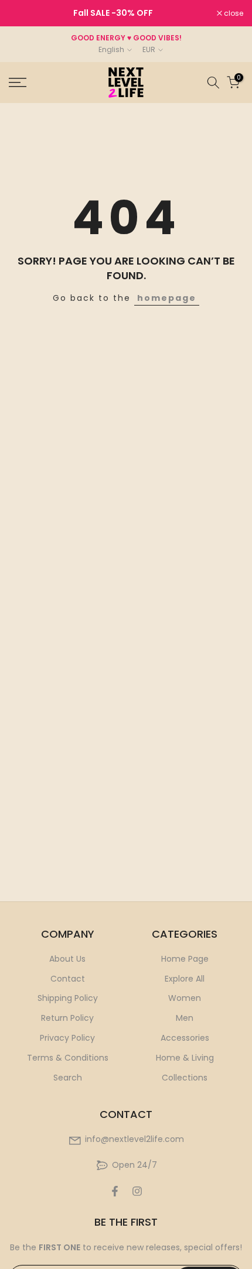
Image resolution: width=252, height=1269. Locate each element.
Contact (67, 979)
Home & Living (185, 1058)
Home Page (185, 959)
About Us (67, 959)
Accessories (185, 1038)
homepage (166, 298)
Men (184, 1018)
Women (184, 998)
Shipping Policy (68, 998)
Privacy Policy (67, 1038)
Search (67, 1077)
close (232, 13)
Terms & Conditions (67, 1058)
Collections (184, 1077)
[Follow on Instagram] (137, 1191)
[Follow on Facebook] (115, 1191)
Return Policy (67, 1018)
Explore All (185, 979)
